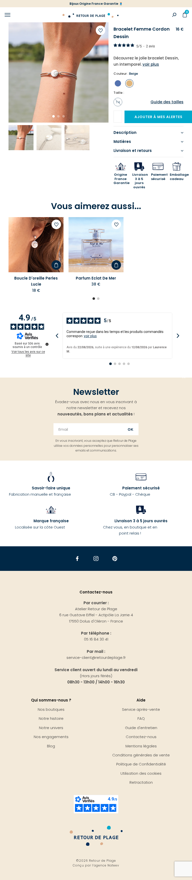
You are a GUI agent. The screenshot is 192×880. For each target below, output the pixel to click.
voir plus (90, 336)
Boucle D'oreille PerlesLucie (36, 281)
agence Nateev (106, 865)
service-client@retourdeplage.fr (96, 657)
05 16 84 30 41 (96, 639)
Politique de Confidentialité (141, 764)
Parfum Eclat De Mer (96, 278)
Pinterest (115, 559)
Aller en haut (184, 377)
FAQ (141, 718)
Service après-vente (141, 709)
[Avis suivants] (178, 335)
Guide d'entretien (141, 727)
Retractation (141, 782)
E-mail (121, 114)
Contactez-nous (141, 736)
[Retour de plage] (90, 14)
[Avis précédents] (57, 335)
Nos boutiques (51, 709)
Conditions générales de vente (141, 755)
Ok (131, 429)
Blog (51, 746)
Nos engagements (51, 736)
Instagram (96, 559)
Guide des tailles (167, 102)
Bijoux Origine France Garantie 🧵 (96, 4)
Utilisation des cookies (141, 773)
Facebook (77, 559)
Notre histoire (51, 718)
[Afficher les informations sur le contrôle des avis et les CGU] (47, 344)
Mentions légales (141, 746)
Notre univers (51, 727)
